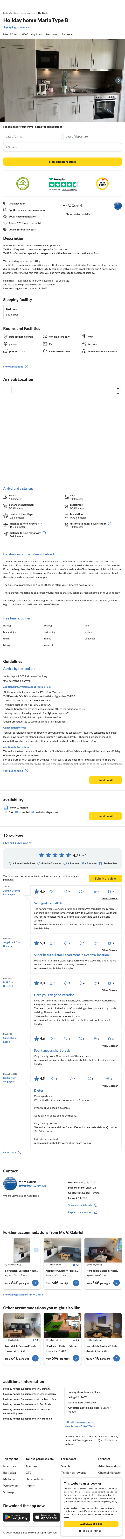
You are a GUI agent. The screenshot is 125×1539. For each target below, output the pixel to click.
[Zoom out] (117, 393)
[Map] (62, 433)
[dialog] (91, 1507)
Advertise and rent (110, 1466)
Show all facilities (13, 366)
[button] (113, 4)
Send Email (105, 780)
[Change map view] (8, 389)
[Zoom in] (117, 388)
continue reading (13, 770)
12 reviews (24, 27)
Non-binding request (62, 161)
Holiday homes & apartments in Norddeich (27, 1418)
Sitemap (8, 1492)
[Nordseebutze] (103, 1325)
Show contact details (78, 214)
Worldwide (10, 1485)
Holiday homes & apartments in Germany (26, 1388)
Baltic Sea (9, 1472)
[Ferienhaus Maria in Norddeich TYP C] (103, 1250)
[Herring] (62, 1325)
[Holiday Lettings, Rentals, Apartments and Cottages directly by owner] (5, 4)
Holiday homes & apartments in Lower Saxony (29, 1393)
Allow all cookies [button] (91, 1524)
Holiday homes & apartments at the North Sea (29, 1399)
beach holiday (92, 1392)
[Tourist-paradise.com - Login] (106, 4)
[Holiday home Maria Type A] (22, 1325)
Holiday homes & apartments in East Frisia (27, 1404)
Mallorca (9, 1479)
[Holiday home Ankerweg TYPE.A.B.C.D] (22, 1250)
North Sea (9, 1466)
